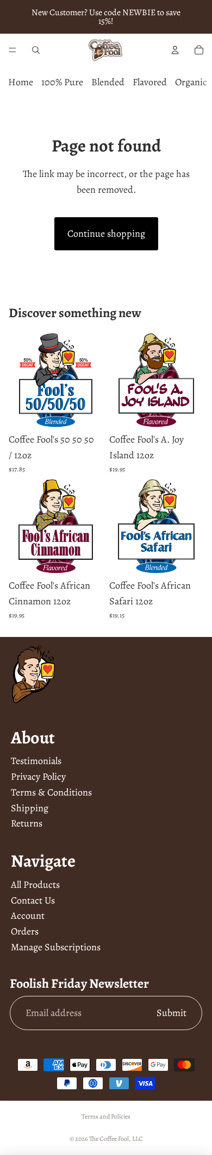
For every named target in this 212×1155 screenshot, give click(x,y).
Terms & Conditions (51, 792)
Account (28, 915)
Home (20, 82)
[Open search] (36, 50)
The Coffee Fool (109, 1138)
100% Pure (62, 82)
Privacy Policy (38, 776)
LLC (137, 1138)
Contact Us (33, 900)
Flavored (150, 82)
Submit (171, 1012)
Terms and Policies (106, 1116)
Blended (107, 82)
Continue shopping (106, 233)
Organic (191, 82)
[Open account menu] (175, 50)
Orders (25, 931)
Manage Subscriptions (56, 947)
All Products (35, 884)
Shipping (29, 808)
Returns (26, 823)
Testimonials (36, 760)
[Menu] (12, 49)
